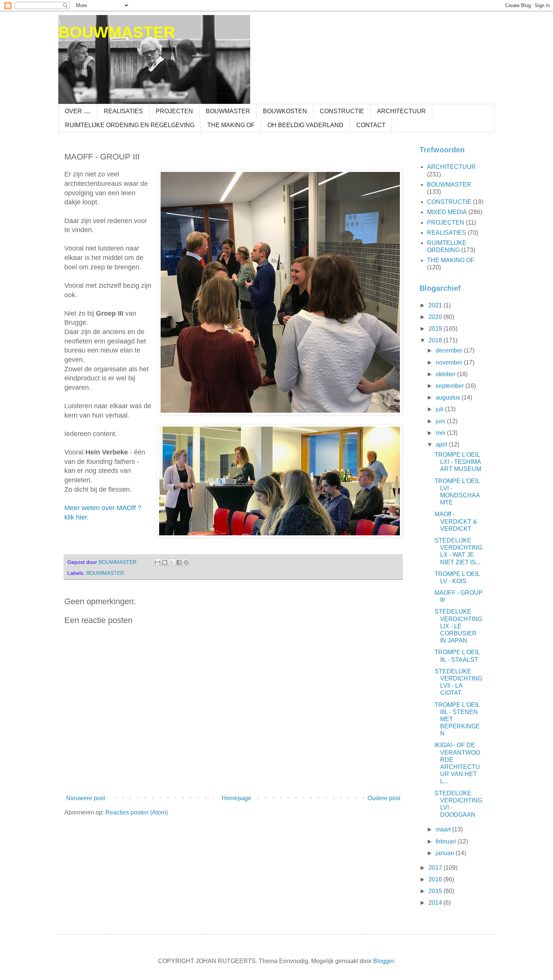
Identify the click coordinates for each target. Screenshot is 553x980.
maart (444, 829)
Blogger (383, 961)
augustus (449, 397)
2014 (436, 902)
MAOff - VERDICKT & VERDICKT (455, 521)
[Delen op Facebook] (179, 562)
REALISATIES (123, 111)
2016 (436, 879)
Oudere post (384, 798)
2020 (436, 317)
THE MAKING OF (231, 125)
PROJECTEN (174, 111)
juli (440, 409)
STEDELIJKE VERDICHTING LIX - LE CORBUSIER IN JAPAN (458, 626)
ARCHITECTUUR (401, 111)
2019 (436, 328)
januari (446, 853)
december (450, 350)
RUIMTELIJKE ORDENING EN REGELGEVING (129, 125)
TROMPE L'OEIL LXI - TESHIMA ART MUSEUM (457, 461)
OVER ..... (78, 111)
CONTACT (371, 125)
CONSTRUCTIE (342, 111)
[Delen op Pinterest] (186, 562)
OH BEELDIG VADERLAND (305, 125)
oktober (446, 374)
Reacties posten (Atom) (136, 812)
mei (441, 433)
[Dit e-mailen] (157, 562)
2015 (436, 891)
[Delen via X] (172, 562)
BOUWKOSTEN (285, 111)
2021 (436, 305)
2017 (436, 868)
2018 (436, 340)
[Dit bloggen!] (165, 562)
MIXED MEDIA (447, 212)
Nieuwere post (85, 798)
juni (441, 421)
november (450, 362)
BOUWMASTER (116, 32)
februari (446, 841)
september (450, 386)
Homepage (236, 798)
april (442, 444)
